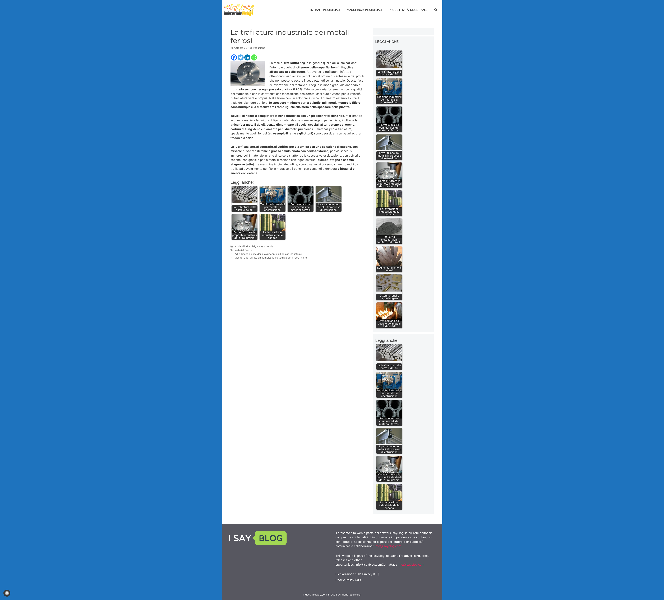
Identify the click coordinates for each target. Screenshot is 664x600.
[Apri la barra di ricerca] (436, 10)
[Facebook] (234, 57)
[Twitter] (241, 57)
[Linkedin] (247, 57)
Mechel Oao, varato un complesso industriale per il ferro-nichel (270, 257)
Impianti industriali (325, 10)
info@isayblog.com (388, 546)
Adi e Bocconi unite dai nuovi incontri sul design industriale (268, 253)
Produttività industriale (408, 10)
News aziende (265, 246)
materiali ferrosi (243, 250)
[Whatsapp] (254, 57)
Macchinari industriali (364, 10)
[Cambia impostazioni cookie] (6, 593)
